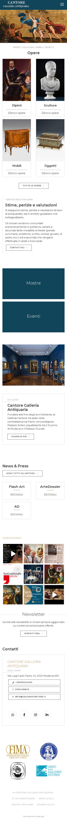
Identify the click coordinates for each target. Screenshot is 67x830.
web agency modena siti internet (33, 816)
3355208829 (22, 689)
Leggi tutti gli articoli (20, 473)
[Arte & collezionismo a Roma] (33, 553)
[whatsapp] (13, 715)
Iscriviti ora (32, 633)
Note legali (46, 798)
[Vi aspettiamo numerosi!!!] (13, 553)
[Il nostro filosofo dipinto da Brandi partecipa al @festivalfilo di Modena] (13, 574)
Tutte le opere (32, 185)
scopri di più (19, 436)
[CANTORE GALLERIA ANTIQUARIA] (16, 4)
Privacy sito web (22, 804)
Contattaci (17, 247)
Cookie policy (46, 804)
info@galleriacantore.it (30, 697)
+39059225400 (23, 682)
